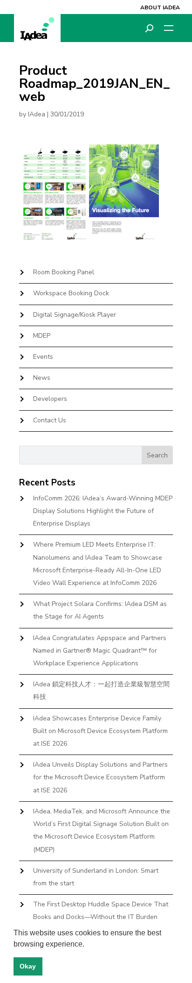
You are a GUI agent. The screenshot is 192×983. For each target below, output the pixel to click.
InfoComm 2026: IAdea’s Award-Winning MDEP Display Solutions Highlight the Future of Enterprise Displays (102, 511)
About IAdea (160, 7)
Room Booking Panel (63, 272)
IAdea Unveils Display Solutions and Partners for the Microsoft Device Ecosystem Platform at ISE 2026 (100, 777)
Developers (50, 398)
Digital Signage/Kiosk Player (74, 314)
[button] (87, 944)
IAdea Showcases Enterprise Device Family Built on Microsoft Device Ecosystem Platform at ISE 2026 (100, 731)
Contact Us (49, 420)
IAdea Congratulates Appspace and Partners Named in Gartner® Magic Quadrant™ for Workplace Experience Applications (99, 651)
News (41, 377)
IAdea (36, 114)
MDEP (41, 335)
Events (43, 356)
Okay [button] (28, 966)
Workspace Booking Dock (71, 293)
